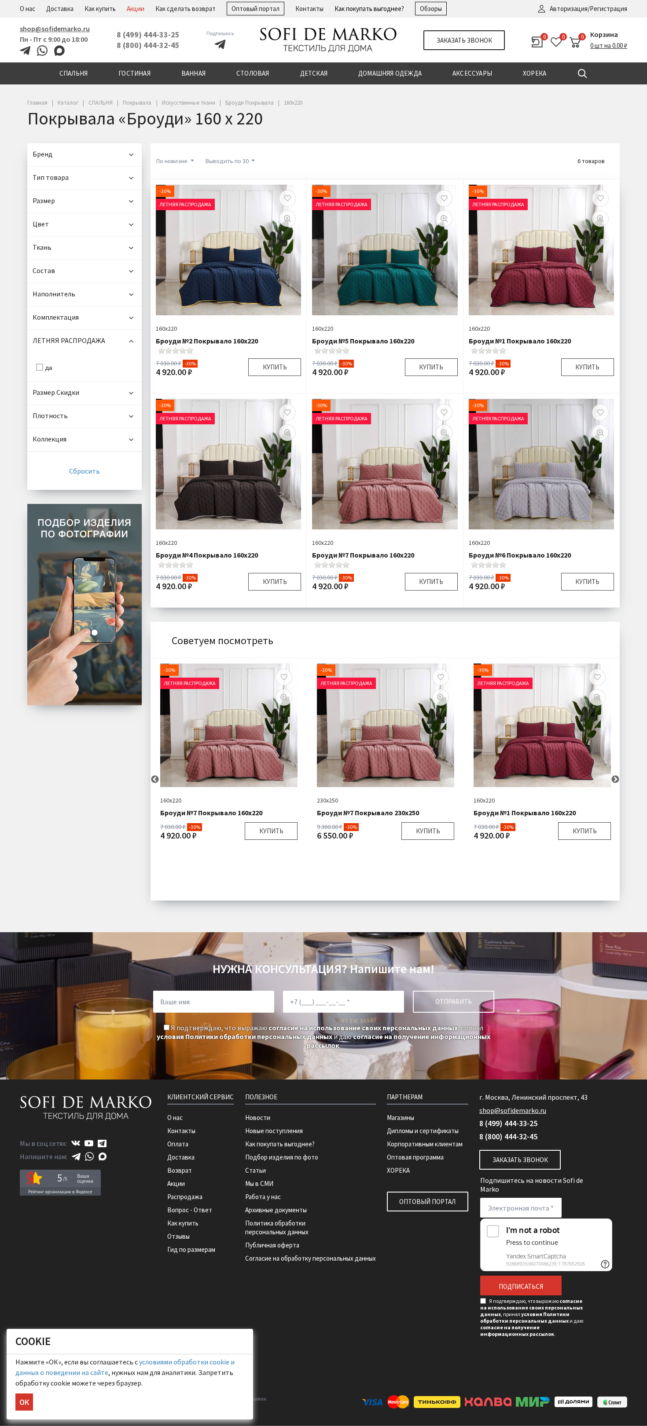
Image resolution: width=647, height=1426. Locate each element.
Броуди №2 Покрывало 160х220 (207, 340)
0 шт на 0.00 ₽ (608, 45)
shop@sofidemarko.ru (55, 28)
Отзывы (178, 1236)
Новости (257, 1117)
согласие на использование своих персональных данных (363, 1027)
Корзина (604, 34)
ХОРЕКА (398, 1170)
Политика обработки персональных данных (277, 1227)
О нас (27, 8)
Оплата (177, 1144)
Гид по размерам (191, 1249)
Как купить (100, 8)
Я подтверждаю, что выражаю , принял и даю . (323, 1036)
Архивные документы (276, 1210)
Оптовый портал (255, 8)
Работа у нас (263, 1197)
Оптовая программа (415, 1157)
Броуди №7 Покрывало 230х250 (368, 812)
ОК (24, 1402)
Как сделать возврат (185, 8)
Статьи (255, 1170)
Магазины (400, 1117)
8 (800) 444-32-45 (148, 45)
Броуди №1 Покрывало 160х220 (520, 340)
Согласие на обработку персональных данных (310, 1258)
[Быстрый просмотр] (287, 218)
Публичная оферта (272, 1245)
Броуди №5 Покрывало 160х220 (363, 340)
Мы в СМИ (259, 1183)
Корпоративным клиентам (425, 1144)
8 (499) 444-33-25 (148, 34)
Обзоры (431, 8)
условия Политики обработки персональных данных (244, 1036)
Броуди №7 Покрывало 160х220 (363, 555)
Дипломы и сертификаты (423, 1131)
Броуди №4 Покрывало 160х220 (207, 555)
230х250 (327, 800)
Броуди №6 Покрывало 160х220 (520, 555)
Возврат (179, 1170)
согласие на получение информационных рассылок (517, 1330)
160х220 (166, 328)
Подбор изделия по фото (281, 1157)
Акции (135, 8)
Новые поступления (274, 1131)
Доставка (60, 8)
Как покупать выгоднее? (369, 8)
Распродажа (184, 1197)
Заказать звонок (464, 40)
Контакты (309, 8)
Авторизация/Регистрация (588, 8)
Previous (155, 779)
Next (615, 779)
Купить (275, 367)
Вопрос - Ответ (189, 1210)
